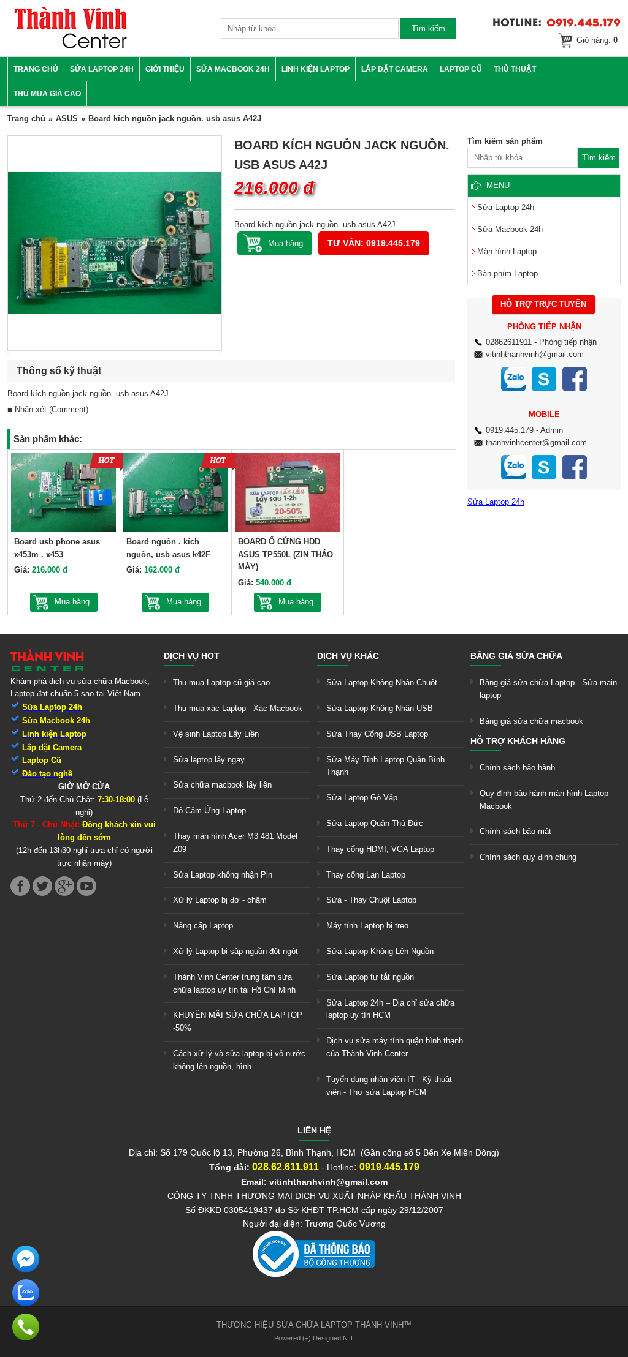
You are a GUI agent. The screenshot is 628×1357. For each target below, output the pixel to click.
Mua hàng (72, 601)
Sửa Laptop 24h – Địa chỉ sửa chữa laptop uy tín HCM (390, 1009)
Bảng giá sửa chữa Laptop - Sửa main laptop (548, 689)
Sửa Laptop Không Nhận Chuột (381, 682)
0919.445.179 (510, 430)
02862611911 (509, 342)
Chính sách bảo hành (517, 767)
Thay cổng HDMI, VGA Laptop (380, 849)
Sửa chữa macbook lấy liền (222, 784)
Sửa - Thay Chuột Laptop (371, 899)
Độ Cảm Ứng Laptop (209, 810)
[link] (70, 46)
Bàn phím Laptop (507, 273)
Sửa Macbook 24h (233, 69)
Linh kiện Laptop (315, 69)
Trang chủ (35, 69)
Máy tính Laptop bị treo (367, 925)
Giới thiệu (165, 69)
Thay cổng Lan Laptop (365, 874)
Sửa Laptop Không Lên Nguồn (380, 951)
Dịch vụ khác (348, 656)
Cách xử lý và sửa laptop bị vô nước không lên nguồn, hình (239, 1060)
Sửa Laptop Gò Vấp (361, 797)
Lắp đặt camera (394, 69)
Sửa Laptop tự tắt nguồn (370, 977)
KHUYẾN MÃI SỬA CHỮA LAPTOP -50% (237, 1021)
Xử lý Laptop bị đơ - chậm (220, 899)
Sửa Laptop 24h (102, 69)
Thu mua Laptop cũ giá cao (221, 682)
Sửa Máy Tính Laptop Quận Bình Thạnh (385, 766)
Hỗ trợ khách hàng (517, 741)
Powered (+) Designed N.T (314, 1338)
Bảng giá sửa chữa (516, 656)
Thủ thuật (515, 69)
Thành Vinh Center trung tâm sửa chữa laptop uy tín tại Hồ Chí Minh (234, 983)
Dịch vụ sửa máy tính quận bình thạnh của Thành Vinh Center (394, 1047)
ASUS (67, 118)
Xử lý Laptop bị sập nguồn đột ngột (235, 951)
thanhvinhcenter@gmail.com (536, 442)
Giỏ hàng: (597, 40)
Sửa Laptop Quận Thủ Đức (374, 823)
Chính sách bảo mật (515, 831)
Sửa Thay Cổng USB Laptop (377, 734)
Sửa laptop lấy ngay (209, 759)
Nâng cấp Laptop (203, 925)
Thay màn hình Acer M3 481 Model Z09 (235, 843)
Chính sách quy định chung (528, 857)
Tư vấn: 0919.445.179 (373, 243)
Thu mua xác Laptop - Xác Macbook (237, 708)
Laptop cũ (461, 69)
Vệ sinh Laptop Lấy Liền (216, 734)
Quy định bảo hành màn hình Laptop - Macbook (546, 800)
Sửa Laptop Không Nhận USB (379, 708)
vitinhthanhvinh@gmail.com (535, 354)
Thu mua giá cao (47, 93)
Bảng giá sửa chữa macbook (531, 721)
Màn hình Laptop (507, 251)
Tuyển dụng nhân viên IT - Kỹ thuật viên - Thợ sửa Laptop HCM (389, 1086)
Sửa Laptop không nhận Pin (222, 874)
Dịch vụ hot (192, 656)
